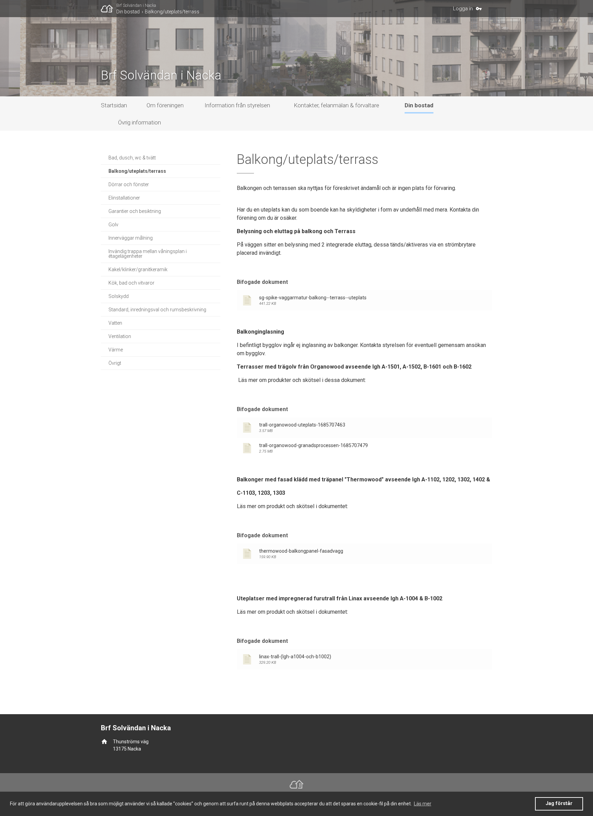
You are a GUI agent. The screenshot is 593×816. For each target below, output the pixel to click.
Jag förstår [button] (559, 803)
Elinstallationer (124, 198)
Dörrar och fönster (128, 184)
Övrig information (139, 122)
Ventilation (119, 336)
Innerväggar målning (130, 238)
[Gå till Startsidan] (108, 8)
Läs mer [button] (422, 803)
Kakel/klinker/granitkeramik (137, 269)
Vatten (115, 323)
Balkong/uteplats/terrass (172, 11)
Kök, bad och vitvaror (131, 283)
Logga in (463, 8)
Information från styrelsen (237, 105)
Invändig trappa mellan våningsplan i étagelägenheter (147, 254)
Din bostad (128, 11)
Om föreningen (165, 105)
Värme (115, 349)
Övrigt (114, 363)
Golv (113, 224)
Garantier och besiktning (134, 211)
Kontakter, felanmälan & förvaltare (336, 105)
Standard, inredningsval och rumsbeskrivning (157, 309)
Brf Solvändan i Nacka (136, 5)
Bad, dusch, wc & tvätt (132, 157)
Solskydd (118, 296)
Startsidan (114, 105)
